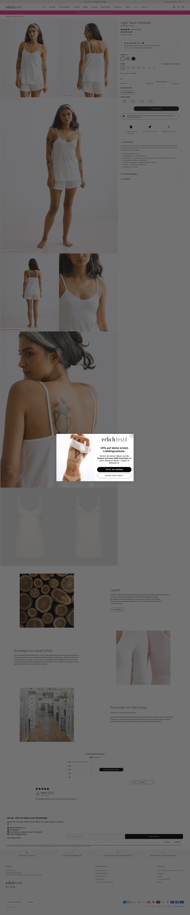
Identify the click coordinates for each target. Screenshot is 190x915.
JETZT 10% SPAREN (114, 470)
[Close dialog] (131, 436)
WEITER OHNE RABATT (114, 475)
